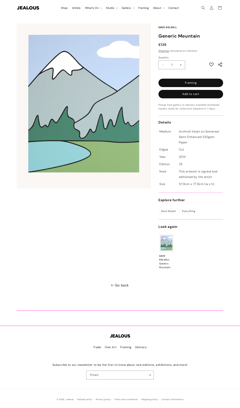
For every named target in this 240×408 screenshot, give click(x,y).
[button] (93, 8)
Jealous (70, 399)
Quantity (163, 57)
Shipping (163, 50)
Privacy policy (103, 399)
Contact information (172, 399)
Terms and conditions (126, 399)
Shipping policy (149, 399)
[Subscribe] (149, 375)
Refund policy (84, 399)
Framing (191, 83)
